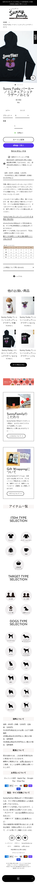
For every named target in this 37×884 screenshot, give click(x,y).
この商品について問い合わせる (13, 267)
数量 (4, 121)
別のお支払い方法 (18, 151)
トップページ (9, 843)
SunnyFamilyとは (27, 843)
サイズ (22, 110)
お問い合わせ (25, 761)
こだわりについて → (16, 436)
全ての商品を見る (18, 365)
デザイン (17, 843)
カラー (8, 110)
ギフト (9, 846)
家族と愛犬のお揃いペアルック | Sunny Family (20, 863)
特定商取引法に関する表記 (18, 849)
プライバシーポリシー (18, 852)
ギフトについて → (15, 493)
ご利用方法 (16, 846)
